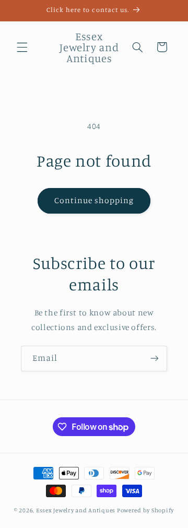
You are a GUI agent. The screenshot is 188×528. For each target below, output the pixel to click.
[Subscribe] (155, 358)
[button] (22, 47)
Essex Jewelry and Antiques (75, 510)
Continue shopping (94, 200)
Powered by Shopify (145, 510)
